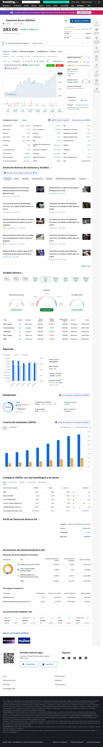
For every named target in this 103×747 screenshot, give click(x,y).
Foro (60, 51)
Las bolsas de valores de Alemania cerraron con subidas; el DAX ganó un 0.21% (64, 238)
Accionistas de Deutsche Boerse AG (24, 550)
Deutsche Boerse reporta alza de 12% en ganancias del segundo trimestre (18, 252)
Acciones (7, 8)
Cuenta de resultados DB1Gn (19, 422)
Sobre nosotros (60, 676)
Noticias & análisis (27, 51)
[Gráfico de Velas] (5, 61)
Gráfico (15, 51)
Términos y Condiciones (60, 742)
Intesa (42, 618)
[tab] (7, 279)
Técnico (53, 51)
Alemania (87, 536)
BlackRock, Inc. (8, 597)
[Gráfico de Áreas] (9, 61)
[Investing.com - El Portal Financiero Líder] (11, 2)
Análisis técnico (12, 272)
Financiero (87, 528)
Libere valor (84, 29)
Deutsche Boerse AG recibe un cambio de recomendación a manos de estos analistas (18, 222)
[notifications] (95, 2)
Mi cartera (6, 684)
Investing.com (53, 193)
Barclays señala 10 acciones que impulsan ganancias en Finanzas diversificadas (16, 190)
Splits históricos (52, 56)
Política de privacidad (76, 742)
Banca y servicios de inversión (80, 524)
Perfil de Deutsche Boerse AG (20, 519)
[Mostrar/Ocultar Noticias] (48, 61)
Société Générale (81, 618)
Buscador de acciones (19, 8)
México (29, 8)
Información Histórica (39, 56)
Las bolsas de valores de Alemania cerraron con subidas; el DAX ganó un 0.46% (64, 254)
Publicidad (58, 680)
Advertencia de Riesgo (93, 742)
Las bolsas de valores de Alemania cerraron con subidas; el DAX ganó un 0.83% (64, 222)
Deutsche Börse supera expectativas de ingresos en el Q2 (64, 189)
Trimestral (12, 427)
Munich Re (8, 618)
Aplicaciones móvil (9, 680)
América (84, 8)
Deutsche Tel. (26, 618)
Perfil (12, 56)
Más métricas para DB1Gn (81, 120)
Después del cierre (49, 8)
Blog (4, 676)
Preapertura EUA (37, 8)
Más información (38, 43)
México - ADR (77, 8)
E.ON (59, 618)
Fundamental (42, 51)
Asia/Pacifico (97, 8)
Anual (5, 427)
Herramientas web (9, 688)
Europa (91, 8)
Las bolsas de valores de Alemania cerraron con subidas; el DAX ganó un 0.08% (64, 206)
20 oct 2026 (56, 150)
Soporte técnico (60, 684)
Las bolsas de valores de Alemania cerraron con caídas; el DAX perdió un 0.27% (18, 206)
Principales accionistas (23, 56)
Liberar (36, 511)
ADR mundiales (67, 8)
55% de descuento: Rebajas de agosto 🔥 (56, 2)
